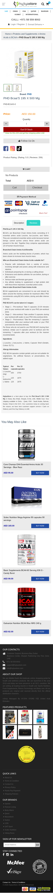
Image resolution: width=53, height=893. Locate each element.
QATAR (33, 11)
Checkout (37, 187)
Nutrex (7, 820)
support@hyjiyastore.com (16, 665)
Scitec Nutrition (10, 830)
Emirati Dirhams (35, 24)
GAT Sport (9, 827)
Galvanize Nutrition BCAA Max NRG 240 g (22, 623)
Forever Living (10, 807)
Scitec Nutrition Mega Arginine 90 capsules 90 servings (24, 518)
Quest (7, 814)
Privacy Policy (10, 787)
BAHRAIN (44, 11)
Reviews (33, 223)
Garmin (7, 804)
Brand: (26, 94)
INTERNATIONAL (32, 14)
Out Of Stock (26, 129)
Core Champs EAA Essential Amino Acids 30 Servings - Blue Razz (23, 465)
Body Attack (9, 810)
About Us (8, 778)
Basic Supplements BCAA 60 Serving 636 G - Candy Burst (24, 571)
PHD (29, 94)
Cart (14, 187)
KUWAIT (18, 14)
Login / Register (18, 24)
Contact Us (9, 784)
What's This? (43, 213)
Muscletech (9, 817)
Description (19, 223)
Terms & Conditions (18, 882)
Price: (6, 114)
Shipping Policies (11, 794)
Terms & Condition (12, 781)
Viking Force (9, 833)
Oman (15, 11)
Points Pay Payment (12, 791)
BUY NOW (40, 473)
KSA (24, 11)
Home (8, 34)
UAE (6, 11)
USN (6, 823)
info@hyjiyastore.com (15, 668)
